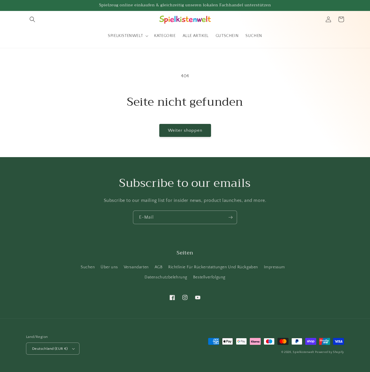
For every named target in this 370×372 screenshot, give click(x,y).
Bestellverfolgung (209, 277)
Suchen (88, 267)
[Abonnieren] (230, 217)
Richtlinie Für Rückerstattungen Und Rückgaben (213, 267)
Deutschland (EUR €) (50, 349)
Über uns (109, 267)
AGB (159, 267)
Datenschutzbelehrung (166, 277)
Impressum (274, 267)
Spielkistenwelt (303, 352)
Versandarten (136, 267)
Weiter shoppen (185, 130)
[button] (32, 19)
